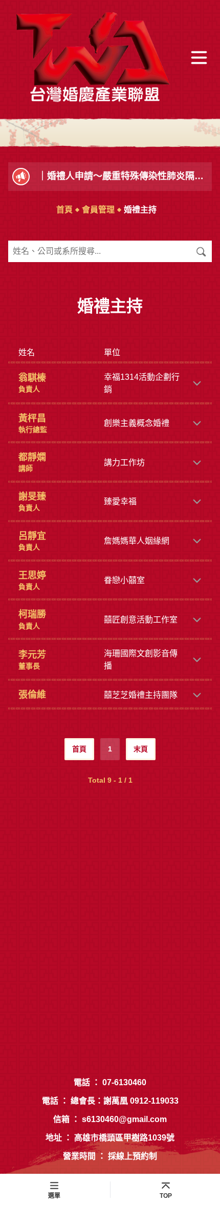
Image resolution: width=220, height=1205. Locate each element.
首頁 (64, 209)
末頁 (141, 749)
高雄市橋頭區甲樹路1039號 (124, 1137)
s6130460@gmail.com (124, 1119)
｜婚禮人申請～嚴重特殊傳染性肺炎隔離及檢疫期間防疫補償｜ (123, 176)
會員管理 (98, 209)
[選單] (199, 58)
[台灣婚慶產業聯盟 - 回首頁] (93, 57)
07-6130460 (124, 1082)
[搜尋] (201, 251)
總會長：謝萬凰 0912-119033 (125, 1100)
